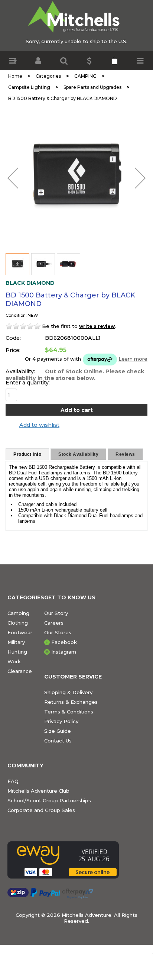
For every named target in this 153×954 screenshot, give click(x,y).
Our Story (56, 613)
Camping (18, 613)
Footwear (19, 632)
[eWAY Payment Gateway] (63, 860)
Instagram (63, 652)
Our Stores (57, 632)
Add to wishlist (39, 425)
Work (14, 661)
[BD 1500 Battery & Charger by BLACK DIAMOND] (76, 177)
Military (16, 642)
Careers (54, 623)
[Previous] (12, 178)
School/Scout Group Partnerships (49, 800)
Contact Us (58, 741)
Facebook (64, 642)
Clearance (19, 671)
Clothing (17, 623)
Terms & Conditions (68, 712)
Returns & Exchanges (71, 702)
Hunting (17, 652)
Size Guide (57, 731)
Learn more (132, 359)
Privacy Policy (61, 721)
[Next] (140, 178)
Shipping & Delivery (68, 692)
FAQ (13, 781)
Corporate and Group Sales (41, 810)
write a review (97, 326)
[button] (13, 61)
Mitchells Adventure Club (38, 791)
